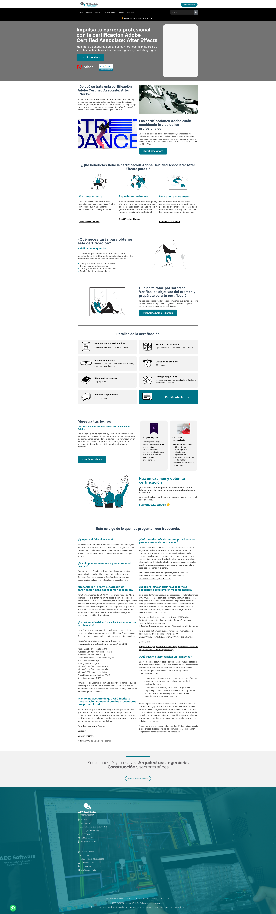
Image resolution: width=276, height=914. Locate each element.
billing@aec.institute (157, 706)
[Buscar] (196, 12)
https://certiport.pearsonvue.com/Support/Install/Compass (168, 626)
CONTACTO (130, 12)
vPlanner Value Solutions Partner (94, 741)
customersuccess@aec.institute (155, 578)
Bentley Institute (86, 736)
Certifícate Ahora (89, 221)
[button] (13, 908)
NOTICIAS (121, 12)
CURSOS (97, 12)
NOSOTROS (89, 12)
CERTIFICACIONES (110, 12)
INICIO (81, 12)
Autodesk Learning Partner (91, 726)
